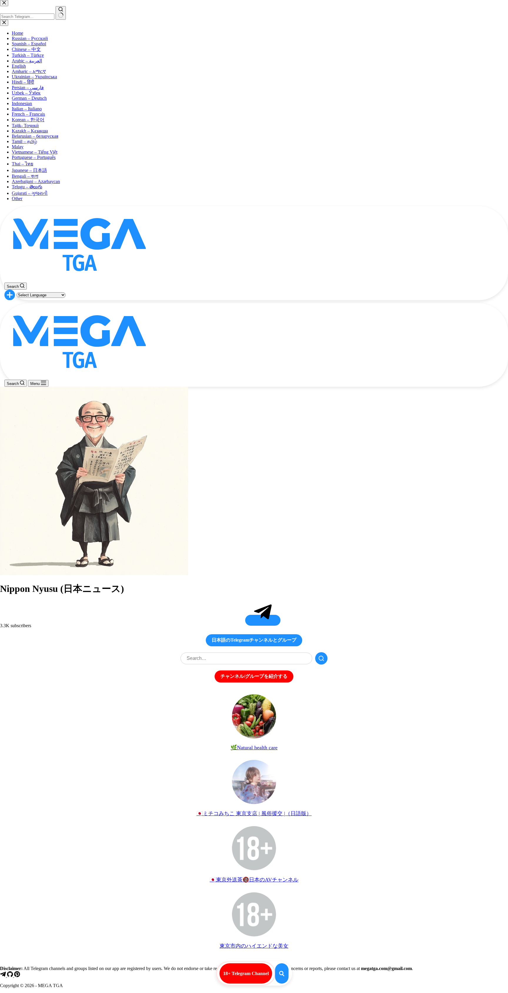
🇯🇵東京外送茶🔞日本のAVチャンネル (254, 880)
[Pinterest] (17, 975)
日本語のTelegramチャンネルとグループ (254, 639)
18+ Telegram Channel (246, 973)
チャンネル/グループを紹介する (254, 676)
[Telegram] (3, 975)
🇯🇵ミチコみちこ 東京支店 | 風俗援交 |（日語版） (254, 813)
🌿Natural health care (254, 747)
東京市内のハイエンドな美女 (254, 946)
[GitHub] (10, 975)
